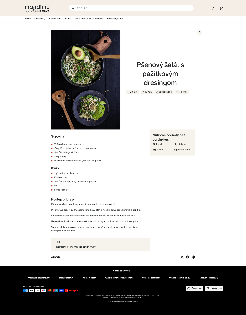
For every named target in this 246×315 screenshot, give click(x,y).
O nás (68, 19)
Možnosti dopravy (66, 278)
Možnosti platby (89, 278)
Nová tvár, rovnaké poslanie (89, 19)
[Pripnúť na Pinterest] (193, 257)
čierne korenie (61, 190)
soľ (55, 186)
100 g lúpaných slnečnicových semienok (75, 148)
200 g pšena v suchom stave (69, 144)
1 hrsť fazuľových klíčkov (67, 153)
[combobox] (131, 8)
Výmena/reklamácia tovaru (39, 278)
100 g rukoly (60, 157)
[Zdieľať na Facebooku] (188, 257)
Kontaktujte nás (115, 19)
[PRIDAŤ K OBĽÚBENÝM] (199, 32)
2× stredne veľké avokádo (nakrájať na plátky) (78, 161)
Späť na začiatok (121, 271)
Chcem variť (55, 19)
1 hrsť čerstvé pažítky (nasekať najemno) (75, 182)
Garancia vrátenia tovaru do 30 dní (118, 278)
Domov (27, 19)
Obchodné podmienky (151, 278)
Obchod (38, 19)
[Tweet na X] (182, 257)
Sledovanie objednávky (209, 278)
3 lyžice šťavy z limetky (66, 173)
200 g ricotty (60, 178)
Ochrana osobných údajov (179, 278)
